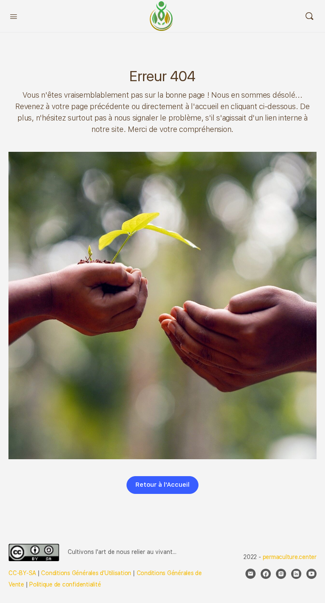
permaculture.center (290, 557)
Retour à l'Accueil (162, 484)
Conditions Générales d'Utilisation (86, 573)
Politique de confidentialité (65, 584)
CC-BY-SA (22, 573)
